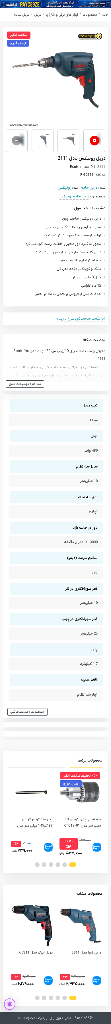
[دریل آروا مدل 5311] (79, 925)
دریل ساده (22, 14)
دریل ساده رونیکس (74, 196)
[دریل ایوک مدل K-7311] (31, 925)
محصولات (90, 14)
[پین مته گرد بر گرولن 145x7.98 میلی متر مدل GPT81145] (31, 792)
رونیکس (64, 187)
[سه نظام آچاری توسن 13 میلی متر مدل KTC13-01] (79, 792)
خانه (105, 14)
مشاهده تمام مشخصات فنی (27, 712)
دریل (38, 14)
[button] (72, 864)
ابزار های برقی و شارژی (62, 14)
